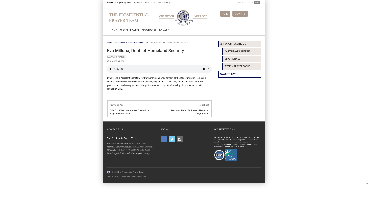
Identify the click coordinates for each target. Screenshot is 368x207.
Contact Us (150, 2)
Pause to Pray (121, 42)
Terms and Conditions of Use (133, 176)
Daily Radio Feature (138, 42)
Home (113, 30)
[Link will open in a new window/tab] (164, 139)
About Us (138, 2)
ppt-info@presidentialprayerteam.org (132, 153)
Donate (164, 30)
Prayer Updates (129, 30)
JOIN (225, 13)
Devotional (149, 30)
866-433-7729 (121, 143)
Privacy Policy (164, 2)
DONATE (240, 13)
